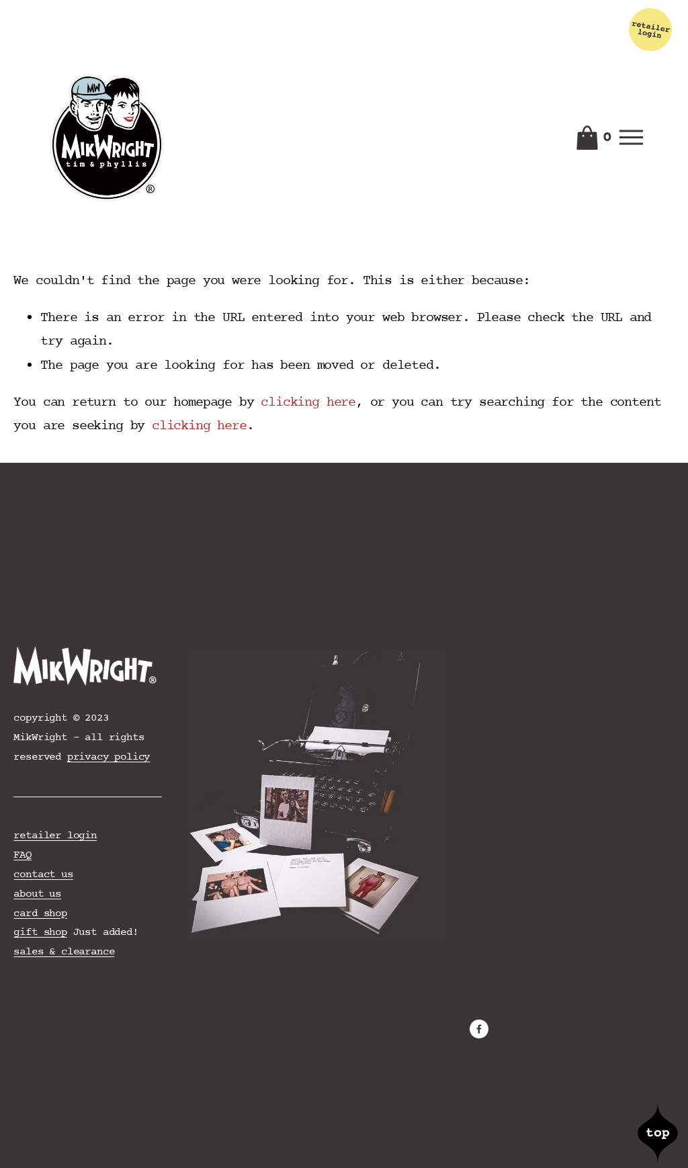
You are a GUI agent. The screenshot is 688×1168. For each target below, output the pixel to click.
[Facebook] (479, 1029)
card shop (40, 913)
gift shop (40, 932)
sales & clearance (63, 951)
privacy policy (108, 757)
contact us (43, 874)
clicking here (308, 403)
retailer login (54, 835)
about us (37, 894)
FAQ (22, 855)
